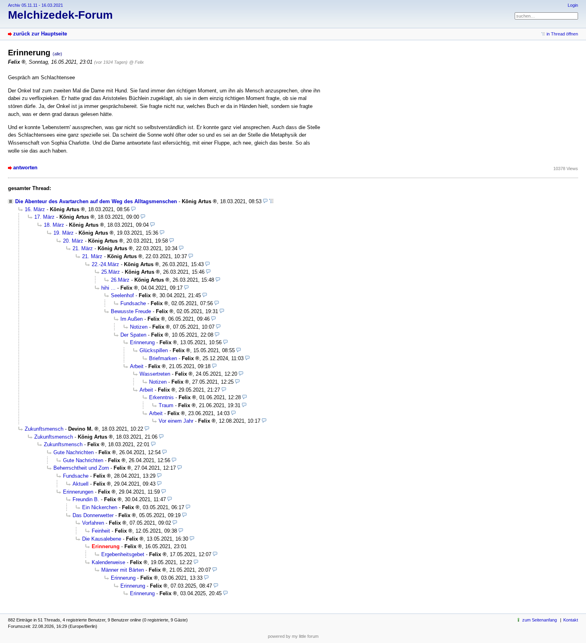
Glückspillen (154, 350)
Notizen (138, 327)
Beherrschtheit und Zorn (81, 468)
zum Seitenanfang (539, 620)
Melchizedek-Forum (60, 15)
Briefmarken (163, 358)
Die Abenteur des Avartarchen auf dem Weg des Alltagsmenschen (96, 201)
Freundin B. (86, 499)
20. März (73, 241)
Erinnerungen (78, 492)
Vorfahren (93, 523)
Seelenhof (122, 295)
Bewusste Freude (131, 311)
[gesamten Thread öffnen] (271, 201)
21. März (83, 248)
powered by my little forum (293, 636)
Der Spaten (133, 335)
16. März (35, 209)
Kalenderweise (108, 562)
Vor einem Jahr (176, 421)
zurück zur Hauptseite (40, 34)
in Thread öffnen (562, 33)
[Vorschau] (265, 201)
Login (573, 5)
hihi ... (108, 288)
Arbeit (137, 366)
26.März (120, 280)
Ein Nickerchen (99, 507)
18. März (54, 225)
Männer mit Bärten (122, 570)
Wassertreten (155, 374)
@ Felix (136, 62)
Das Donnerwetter (93, 515)
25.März (110, 272)
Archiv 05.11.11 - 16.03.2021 (35, 5)
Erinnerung (142, 342)
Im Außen (131, 319)
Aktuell (80, 484)
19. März (63, 233)
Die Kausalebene (101, 539)
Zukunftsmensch (44, 429)
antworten (25, 168)
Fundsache (133, 303)
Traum (166, 405)
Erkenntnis (161, 397)
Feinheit (101, 531)
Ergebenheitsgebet (122, 554)
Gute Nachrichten (73, 452)
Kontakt (570, 620)
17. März (44, 217)
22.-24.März (105, 264)
